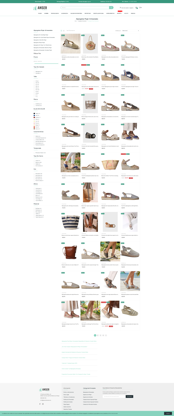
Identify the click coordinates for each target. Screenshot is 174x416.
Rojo (37, 127)
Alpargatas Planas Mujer (39, 42)
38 (37, 86)
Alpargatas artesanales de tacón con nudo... (130, 146)
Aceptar (168, 413)
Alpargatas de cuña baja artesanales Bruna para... (70, 205)
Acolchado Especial (41, 138)
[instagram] (43, 404)
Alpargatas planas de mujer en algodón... (110, 324)
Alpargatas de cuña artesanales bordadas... (110, 57)
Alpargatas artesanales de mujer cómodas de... (130, 324)
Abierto (38, 136)
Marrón (38, 129)
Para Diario (39, 173)
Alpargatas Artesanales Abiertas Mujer (43, 47)
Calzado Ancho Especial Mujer (90, 399)
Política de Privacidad (69, 399)
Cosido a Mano (40, 139)
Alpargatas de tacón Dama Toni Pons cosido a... (70, 146)
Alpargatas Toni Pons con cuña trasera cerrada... (130, 175)
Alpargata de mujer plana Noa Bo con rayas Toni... (110, 205)
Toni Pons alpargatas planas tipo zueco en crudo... (90, 175)
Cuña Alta (39, 190)
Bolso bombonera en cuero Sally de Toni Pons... (70, 264)
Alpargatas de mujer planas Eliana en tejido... (110, 294)
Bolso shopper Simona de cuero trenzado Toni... (90, 116)
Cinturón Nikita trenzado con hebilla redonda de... (90, 235)
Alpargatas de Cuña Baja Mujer (41, 34)
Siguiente (106, 335)
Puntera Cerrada (40, 144)
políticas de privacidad (113, 413)
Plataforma (39, 197)
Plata (37, 119)
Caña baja (38, 188)
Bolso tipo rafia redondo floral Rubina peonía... (90, 57)
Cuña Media (39, 193)
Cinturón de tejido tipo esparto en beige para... (110, 235)
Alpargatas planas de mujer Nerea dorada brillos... (70, 294)
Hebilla (38, 164)
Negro (38, 113)
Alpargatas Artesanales (88, 392)
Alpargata (39, 71)
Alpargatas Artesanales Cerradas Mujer (43, 50)
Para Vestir (39, 178)
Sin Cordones (39, 165)
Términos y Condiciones (69, 397)
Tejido (38, 213)
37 (37, 84)
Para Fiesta (39, 175)
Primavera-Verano (41, 152)
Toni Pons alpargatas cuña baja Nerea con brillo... (130, 205)
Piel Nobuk (39, 210)
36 (37, 82)
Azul (37, 115)
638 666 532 (106, 1)
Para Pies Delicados (41, 141)
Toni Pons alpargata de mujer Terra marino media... (130, 86)
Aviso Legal (66, 394)
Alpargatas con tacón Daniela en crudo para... (110, 146)
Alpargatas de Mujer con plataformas (42, 45)
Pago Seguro (67, 404)
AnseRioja (39, 103)
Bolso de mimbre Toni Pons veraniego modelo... (110, 175)
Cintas (38, 160)
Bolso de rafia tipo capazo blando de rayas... (70, 235)
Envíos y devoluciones (69, 392)
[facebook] (40, 404)
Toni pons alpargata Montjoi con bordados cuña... (130, 57)
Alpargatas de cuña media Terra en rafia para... (90, 86)
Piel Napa (38, 208)
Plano (38, 195)
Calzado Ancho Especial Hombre (90, 402)
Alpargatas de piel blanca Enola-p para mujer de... (90, 294)
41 (37, 91)
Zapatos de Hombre (88, 397)
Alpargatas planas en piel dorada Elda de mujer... (130, 294)
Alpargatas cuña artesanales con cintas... (70, 57)
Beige (38, 125)
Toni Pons (39, 105)
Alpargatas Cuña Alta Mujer (40, 40)
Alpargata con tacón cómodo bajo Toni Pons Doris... (130, 116)
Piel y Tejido (39, 211)
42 (37, 93)
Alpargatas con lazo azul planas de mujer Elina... (70, 175)
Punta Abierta (39, 143)
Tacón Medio (39, 200)
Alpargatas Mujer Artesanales (43, 30)
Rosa (37, 123)
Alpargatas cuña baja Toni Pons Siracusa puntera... (90, 324)
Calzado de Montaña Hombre (90, 404)
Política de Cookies (68, 402)
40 (37, 89)
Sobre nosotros (67, 406)
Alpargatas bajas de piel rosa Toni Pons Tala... (70, 324)
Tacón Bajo (39, 198)
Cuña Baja (39, 191)
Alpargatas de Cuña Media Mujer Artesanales (44, 37)
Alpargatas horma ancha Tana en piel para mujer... (110, 264)
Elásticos (39, 162)
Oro (37, 121)
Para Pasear (39, 177)
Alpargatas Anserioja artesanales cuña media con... (130, 264)
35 (37, 81)
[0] (140, 7)
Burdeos (38, 117)
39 (37, 88)
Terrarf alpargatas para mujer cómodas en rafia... (110, 86)
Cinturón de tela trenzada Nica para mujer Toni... (90, 146)
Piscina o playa (39, 180)
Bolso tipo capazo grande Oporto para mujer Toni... (90, 205)
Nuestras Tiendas (68, 409)
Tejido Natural (40, 217)
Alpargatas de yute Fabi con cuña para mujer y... (70, 116)
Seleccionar (130, 30)
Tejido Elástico (40, 215)
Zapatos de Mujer (87, 394)
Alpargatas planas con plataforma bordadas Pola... (70, 86)
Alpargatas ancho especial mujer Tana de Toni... (90, 264)
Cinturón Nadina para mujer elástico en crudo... (130, 235)
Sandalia (38, 73)
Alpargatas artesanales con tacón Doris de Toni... (110, 116)
